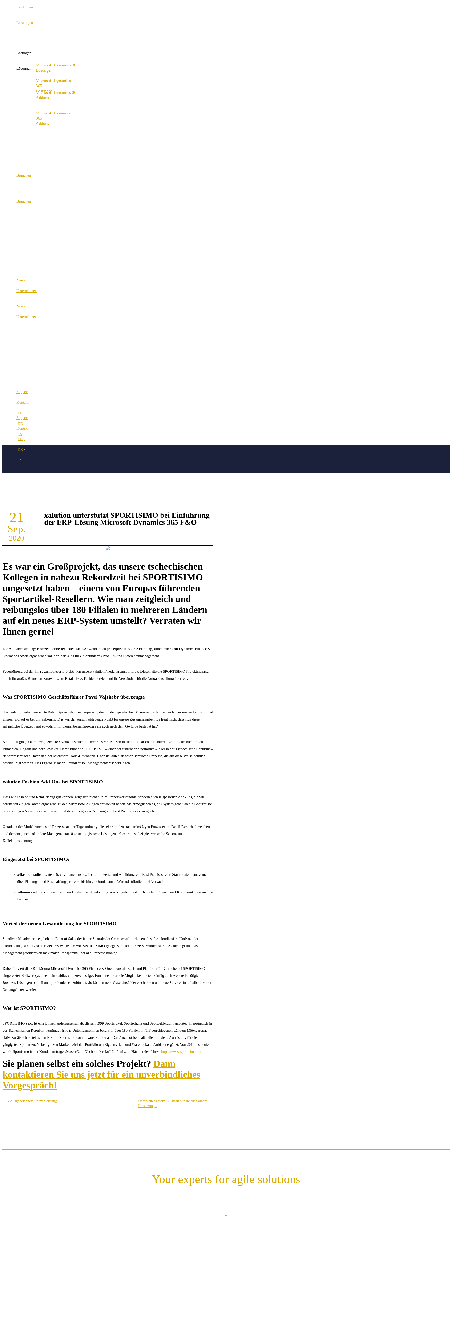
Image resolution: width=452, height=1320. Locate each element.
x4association (50, 178)
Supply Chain (51, 239)
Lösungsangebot (53, 102)
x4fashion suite (52, 134)
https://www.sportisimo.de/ (181, 1052)
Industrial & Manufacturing (62, 283)
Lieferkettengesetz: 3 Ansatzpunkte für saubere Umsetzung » (172, 1103)
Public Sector (50, 261)
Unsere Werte (51, 373)
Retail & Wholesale (56, 250)
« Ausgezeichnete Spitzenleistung (32, 1101)
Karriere (46, 384)
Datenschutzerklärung (23, 1262)
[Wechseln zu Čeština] (20, 460)
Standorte (47, 395)
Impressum (12, 1271)
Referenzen (49, 351)
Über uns (47, 328)
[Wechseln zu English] (20, 439)
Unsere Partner (52, 362)
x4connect (48, 167)
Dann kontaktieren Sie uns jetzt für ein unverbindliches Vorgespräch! (101, 1074)
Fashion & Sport (53, 228)
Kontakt (9, 1254)
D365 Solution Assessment (62, 46)
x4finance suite (52, 145)
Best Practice (50, 340)
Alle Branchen (51, 213)
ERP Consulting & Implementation (69, 35)
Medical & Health (54, 272)
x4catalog (47, 156)
